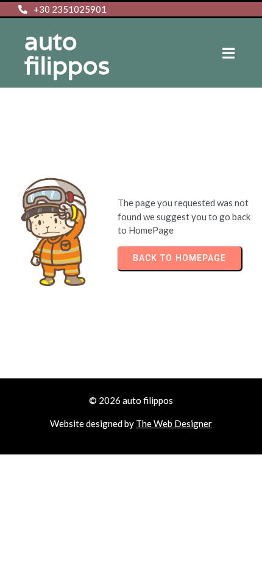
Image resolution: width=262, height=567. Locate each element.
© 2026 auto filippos (131, 400)
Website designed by (93, 423)
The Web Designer (174, 423)
